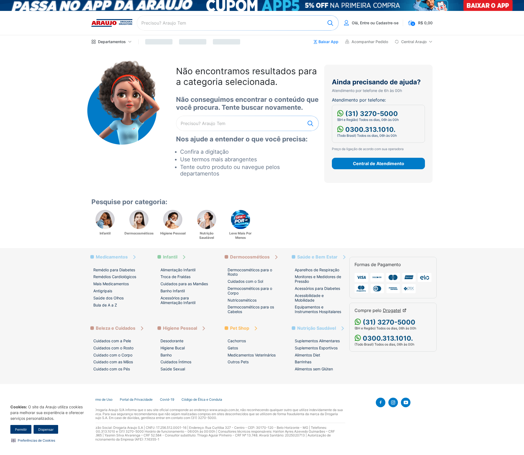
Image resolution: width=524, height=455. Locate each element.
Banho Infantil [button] (172, 291)
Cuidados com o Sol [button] (245, 281)
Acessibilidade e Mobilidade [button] (309, 297)
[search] (238, 23)
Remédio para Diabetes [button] (114, 269)
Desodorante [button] (171, 340)
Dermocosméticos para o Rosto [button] (250, 272)
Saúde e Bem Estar (317, 257)
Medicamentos (112, 257)
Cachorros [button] (237, 340)
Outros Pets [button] (238, 361)
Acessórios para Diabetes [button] (317, 288)
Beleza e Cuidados (115, 328)
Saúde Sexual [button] (172, 369)
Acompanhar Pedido (370, 42)
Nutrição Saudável (316, 328)
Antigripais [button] (102, 291)
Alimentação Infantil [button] (177, 269)
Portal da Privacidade (136, 400)
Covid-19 (167, 400)
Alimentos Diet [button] (307, 355)
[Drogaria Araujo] (111, 23)
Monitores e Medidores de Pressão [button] (318, 279)
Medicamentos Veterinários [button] (252, 355)
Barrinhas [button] (303, 361)
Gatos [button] (233, 348)
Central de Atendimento (378, 163)
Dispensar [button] (45, 429)
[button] (33, 440)
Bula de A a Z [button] (105, 305)
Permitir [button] (21, 429)
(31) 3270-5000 (371, 114)
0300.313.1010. (369, 129)
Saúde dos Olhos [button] (108, 298)
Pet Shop (239, 328)
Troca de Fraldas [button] (175, 276)
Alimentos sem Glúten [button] (314, 369)
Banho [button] (166, 355)
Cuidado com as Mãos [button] (113, 361)
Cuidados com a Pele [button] (112, 340)
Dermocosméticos (250, 257)
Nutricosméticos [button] (242, 300)
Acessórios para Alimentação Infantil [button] (177, 300)
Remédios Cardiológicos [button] (114, 276)
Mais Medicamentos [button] (111, 283)
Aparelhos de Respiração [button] (317, 269)
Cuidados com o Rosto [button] (113, 348)
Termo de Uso (101, 400)
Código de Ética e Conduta (201, 400)
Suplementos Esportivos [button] (316, 348)
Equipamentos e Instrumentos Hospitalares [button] (318, 309)
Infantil (170, 257)
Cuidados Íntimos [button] (175, 361)
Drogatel (392, 310)
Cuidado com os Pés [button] (111, 369)
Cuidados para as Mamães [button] (184, 283)
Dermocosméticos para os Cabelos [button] (251, 309)
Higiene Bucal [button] (172, 348)
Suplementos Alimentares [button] (317, 340)
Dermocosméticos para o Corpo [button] (250, 290)
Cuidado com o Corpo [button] (112, 355)
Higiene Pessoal (180, 328)
